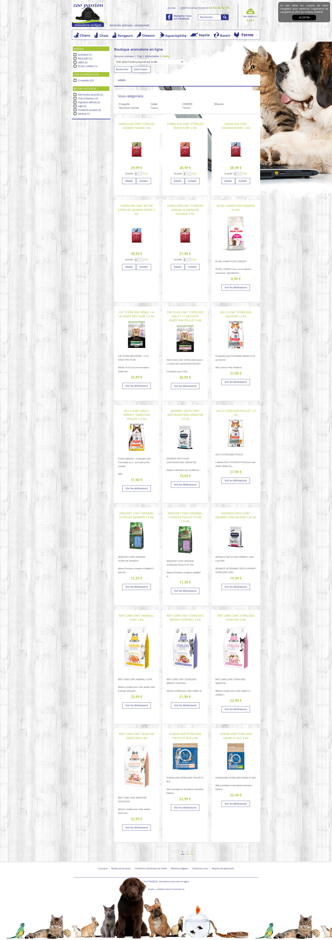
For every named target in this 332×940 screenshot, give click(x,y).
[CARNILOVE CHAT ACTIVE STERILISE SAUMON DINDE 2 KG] (136, 247)
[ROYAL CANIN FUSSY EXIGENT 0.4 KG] (235, 255)
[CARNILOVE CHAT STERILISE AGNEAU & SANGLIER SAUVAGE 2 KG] (185, 247)
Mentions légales (179, 868)
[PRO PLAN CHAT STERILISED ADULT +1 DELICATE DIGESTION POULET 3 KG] (185, 354)
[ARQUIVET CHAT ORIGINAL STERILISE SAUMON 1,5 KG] (136, 551)
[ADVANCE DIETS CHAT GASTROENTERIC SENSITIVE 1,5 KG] (185, 452)
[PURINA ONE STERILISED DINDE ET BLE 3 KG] (235, 772)
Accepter (304, 17)
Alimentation (152, 56)
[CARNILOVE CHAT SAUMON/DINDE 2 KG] (235, 161)
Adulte (165, 56)
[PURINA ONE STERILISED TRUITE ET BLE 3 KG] (185, 772)
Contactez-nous (200, 868)
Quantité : (129, 173)
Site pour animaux (124, 56)
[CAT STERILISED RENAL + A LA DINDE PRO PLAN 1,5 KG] (136, 350)
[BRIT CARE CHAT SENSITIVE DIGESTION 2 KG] (136, 791)
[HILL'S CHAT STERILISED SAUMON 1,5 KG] (235, 350)
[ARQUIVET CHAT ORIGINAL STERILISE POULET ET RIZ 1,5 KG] (185, 555)
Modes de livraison (121, 868)
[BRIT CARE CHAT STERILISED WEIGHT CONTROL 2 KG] (185, 673)
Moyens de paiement (223, 868)
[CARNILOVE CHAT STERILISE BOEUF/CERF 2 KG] (185, 161)
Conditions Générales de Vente (151, 868)
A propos (103, 868)
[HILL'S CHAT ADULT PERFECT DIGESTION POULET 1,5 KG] (136, 452)
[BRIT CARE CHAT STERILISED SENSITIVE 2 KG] (235, 673)
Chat (139, 56)
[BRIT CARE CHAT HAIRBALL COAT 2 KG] (136, 673)
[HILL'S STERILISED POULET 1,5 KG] (235, 448)
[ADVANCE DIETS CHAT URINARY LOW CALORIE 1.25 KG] (235, 551)
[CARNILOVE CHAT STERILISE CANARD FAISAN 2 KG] (136, 161)
